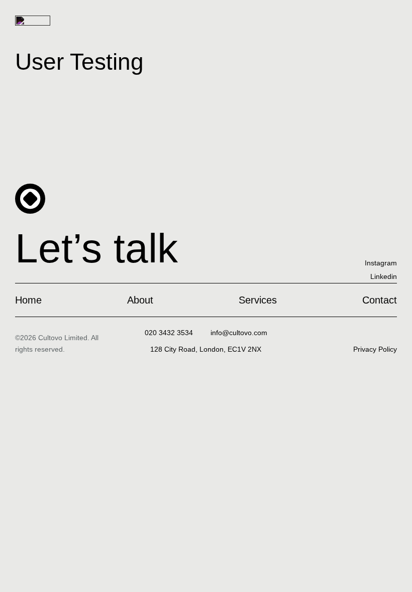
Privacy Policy (375, 349)
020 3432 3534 (169, 333)
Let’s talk (96, 248)
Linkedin (383, 276)
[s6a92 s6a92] (239, 333)
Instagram (381, 263)
